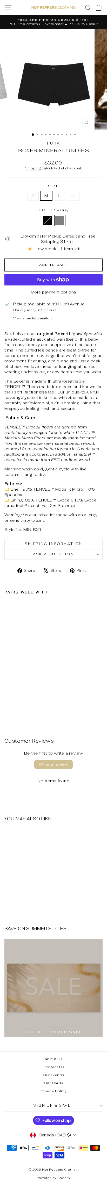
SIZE (53, 186)
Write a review (54, 764)
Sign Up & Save (52, 1105)
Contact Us (53, 1067)
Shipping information (53, 544)
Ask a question (53, 554)
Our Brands (53, 1075)
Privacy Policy (53, 1091)
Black (47, 220)
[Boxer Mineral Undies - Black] (7, 709)
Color (53, 210)
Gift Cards (53, 1083)
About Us (53, 1059)
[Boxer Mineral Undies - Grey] (13, 709)
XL (72, 195)
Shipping (33, 168)
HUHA (53, 143)
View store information (32, 318)
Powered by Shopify (54, 1178)
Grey (60, 220)
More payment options (53, 292)
